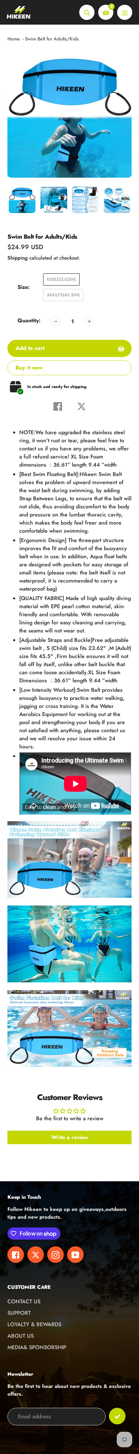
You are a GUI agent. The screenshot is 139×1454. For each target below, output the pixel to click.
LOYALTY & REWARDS (34, 1324)
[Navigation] (124, 12)
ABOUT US (20, 1336)
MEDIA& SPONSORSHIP (36, 1347)
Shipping (17, 258)
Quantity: (29, 320)
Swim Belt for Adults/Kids (52, 38)
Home (13, 38)
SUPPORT (19, 1313)
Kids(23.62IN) (61, 279)
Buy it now (29, 368)
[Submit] (117, 1416)
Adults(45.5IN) (63, 295)
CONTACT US (23, 1301)
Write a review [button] (69, 1137)
